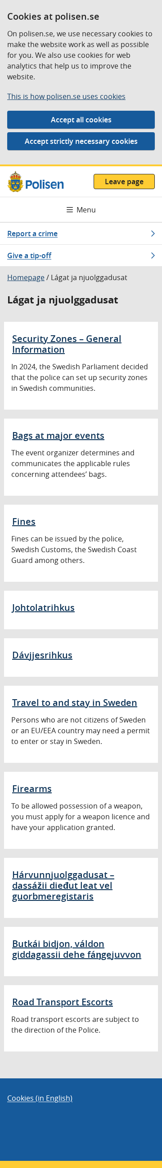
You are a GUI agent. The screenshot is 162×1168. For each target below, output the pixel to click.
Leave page (124, 181)
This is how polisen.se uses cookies (66, 96)
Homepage (26, 277)
